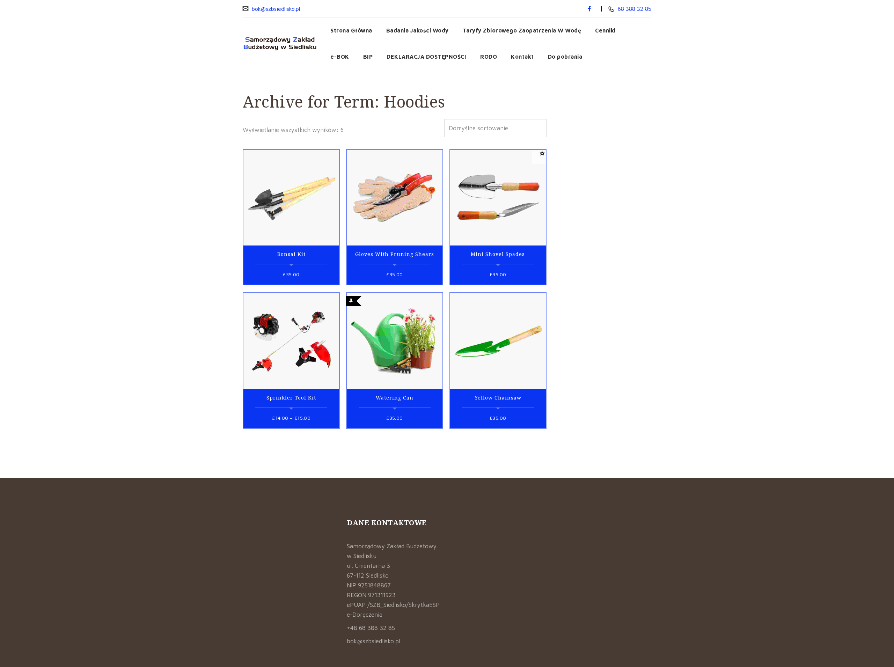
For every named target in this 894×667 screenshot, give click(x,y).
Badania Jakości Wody (417, 30)
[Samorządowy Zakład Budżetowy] (279, 44)
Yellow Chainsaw (498, 397)
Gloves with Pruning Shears (394, 254)
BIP (368, 56)
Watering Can (394, 397)
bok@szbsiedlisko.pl (275, 9)
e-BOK (339, 56)
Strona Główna (351, 30)
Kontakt (522, 56)
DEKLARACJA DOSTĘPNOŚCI (426, 56)
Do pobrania (565, 56)
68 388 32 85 (633, 9)
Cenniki (605, 30)
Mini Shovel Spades (498, 254)
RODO (488, 56)
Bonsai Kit (291, 254)
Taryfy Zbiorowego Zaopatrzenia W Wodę (522, 30)
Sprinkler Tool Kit (291, 397)
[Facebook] (589, 8)
